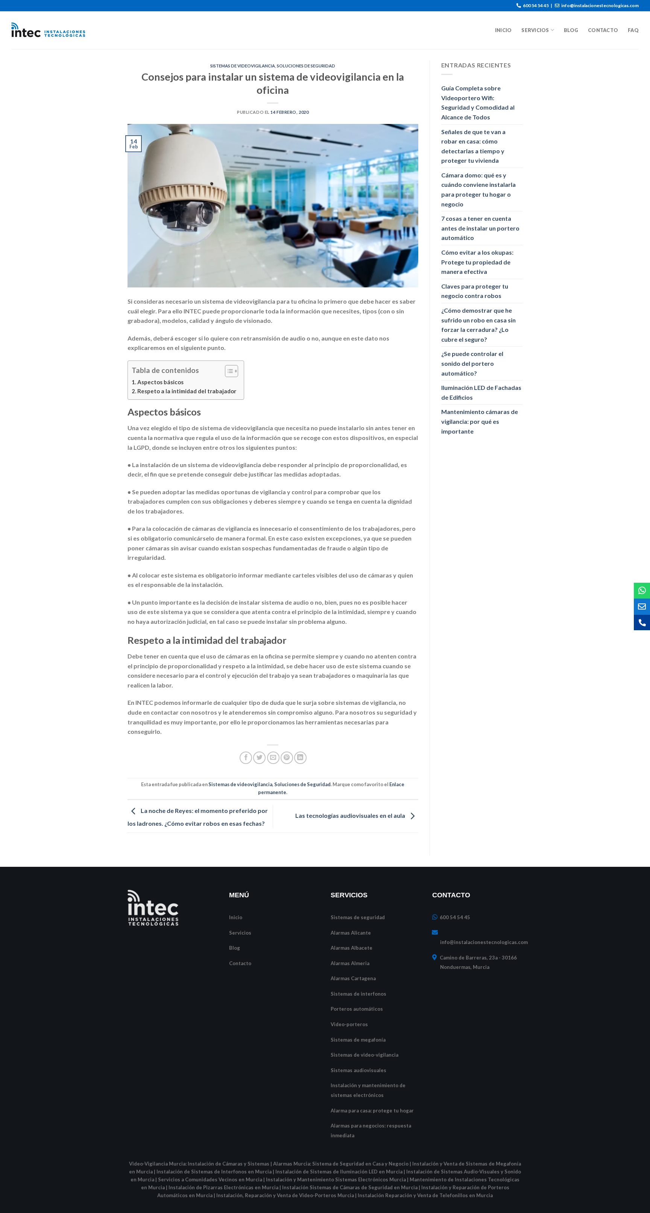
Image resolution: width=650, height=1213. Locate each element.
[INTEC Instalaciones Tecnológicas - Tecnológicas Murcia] (49, 30)
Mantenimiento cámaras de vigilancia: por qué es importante (479, 421)
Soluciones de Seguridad (306, 65)
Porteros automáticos (357, 1009)
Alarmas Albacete (351, 948)
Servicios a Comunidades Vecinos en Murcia (210, 1179)
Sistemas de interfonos (358, 994)
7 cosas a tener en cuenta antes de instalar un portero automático (480, 228)
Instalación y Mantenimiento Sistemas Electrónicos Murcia (336, 1179)
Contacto (603, 30)
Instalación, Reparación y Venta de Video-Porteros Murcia (285, 1195)
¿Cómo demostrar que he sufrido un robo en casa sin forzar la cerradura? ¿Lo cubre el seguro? (478, 325)
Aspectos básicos (160, 382)
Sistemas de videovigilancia (242, 65)
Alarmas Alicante (351, 933)
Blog (571, 30)
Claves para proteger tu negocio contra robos (474, 291)
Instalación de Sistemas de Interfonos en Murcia (214, 1172)
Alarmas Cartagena (353, 978)
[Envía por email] (273, 758)
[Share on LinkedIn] (300, 758)
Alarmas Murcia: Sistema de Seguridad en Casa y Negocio (341, 1164)
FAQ (633, 30)
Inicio (503, 30)
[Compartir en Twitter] (259, 758)
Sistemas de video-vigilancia (364, 1055)
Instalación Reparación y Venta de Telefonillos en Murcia (425, 1195)
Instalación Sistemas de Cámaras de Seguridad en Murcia (350, 1187)
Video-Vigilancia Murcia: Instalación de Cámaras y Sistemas (199, 1164)
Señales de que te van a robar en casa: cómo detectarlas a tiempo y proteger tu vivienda (473, 146)
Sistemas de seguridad (358, 917)
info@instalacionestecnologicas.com (599, 5)
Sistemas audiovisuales (358, 1070)
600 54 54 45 (535, 5)
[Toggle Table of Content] (227, 371)
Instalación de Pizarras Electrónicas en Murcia (223, 1187)
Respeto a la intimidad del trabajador (186, 391)
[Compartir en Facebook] (246, 758)
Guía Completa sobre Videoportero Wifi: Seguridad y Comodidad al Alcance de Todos (478, 102)
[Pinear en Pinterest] (287, 758)
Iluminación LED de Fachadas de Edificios (481, 392)
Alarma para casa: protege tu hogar (372, 1111)
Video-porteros (349, 1024)
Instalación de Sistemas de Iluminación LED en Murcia (338, 1172)
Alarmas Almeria (350, 963)
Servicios (535, 30)
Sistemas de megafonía (358, 1040)
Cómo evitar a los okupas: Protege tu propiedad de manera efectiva (477, 262)
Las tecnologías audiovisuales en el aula (350, 815)
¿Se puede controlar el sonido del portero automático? (472, 363)
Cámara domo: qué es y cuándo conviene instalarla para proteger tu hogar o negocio (478, 189)
